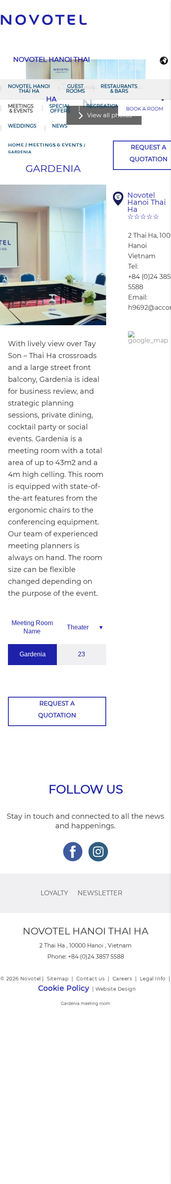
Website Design (115, 989)
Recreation (102, 106)
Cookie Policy (63, 988)
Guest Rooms (75, 88)
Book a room (144, 109)
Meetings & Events (20, 108)
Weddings (22, 126)
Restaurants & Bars (119, 88)
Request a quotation (57, 709)
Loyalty (54, 893)
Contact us (90, 979)
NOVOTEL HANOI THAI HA (29, 88)
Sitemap (57, 979)
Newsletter (100, 893)
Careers (122, 979)
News (59, 126)
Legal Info (153, 979)
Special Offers (59, 108)
